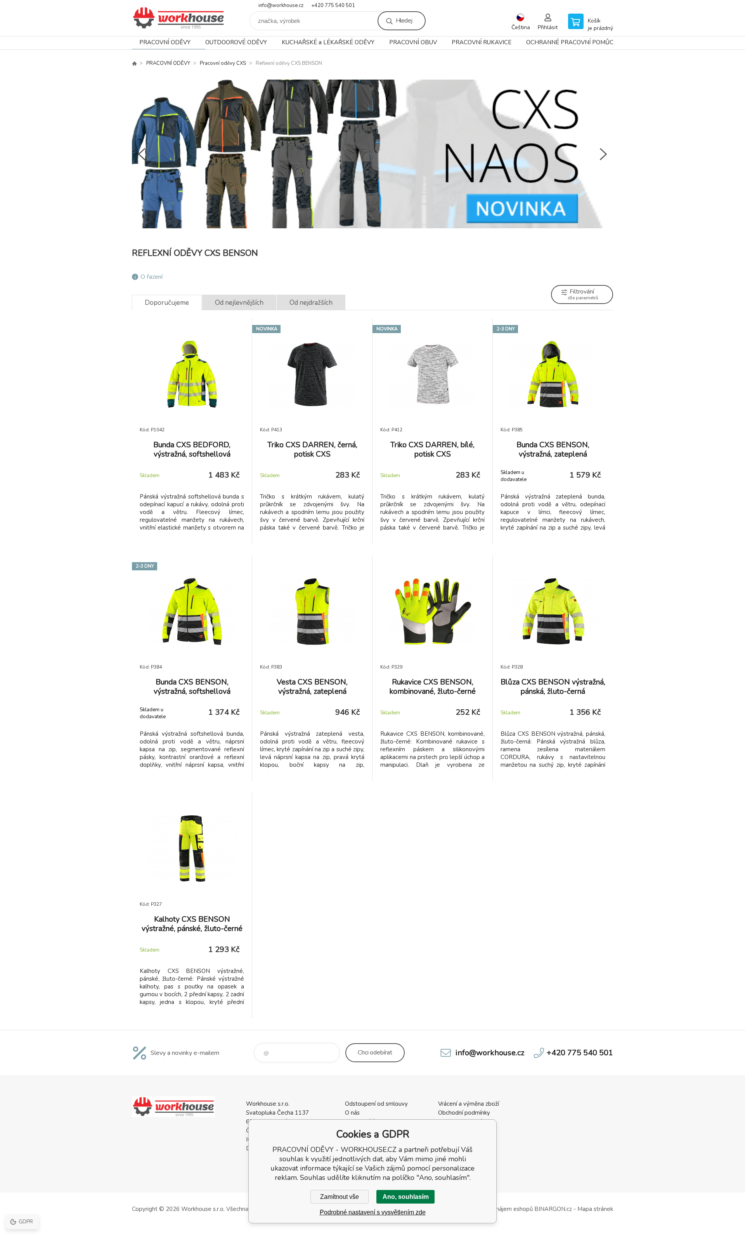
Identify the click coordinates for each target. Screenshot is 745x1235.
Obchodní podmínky (464, 1113)
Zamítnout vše (339, 1196)
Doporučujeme (167, 302)
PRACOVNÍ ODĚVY (165, 42)
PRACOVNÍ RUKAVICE (481, 42)
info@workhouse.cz (280, 5)
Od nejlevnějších (239, 302)
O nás (352, 1113)
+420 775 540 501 (333, 5)
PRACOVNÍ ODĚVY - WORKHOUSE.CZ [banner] (178, 18)
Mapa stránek (595, 1209)
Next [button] (603, 154)
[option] (372, 154)
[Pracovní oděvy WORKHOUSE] (134, 63)
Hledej (404, 20)
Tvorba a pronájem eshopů (498, 1209)
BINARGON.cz (553, 1209)
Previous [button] (141, 154)
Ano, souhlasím (406, 1196)
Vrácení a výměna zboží (468, 1104)
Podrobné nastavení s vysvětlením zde (373, 1212)
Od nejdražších (311, 302)
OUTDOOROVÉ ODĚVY (236, 42)
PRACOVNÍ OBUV (413, 42)
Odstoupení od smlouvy (376, 1104)
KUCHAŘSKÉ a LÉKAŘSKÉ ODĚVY (328, 42)
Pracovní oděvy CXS (223, 63)
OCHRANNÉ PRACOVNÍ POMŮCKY (573, 42)
